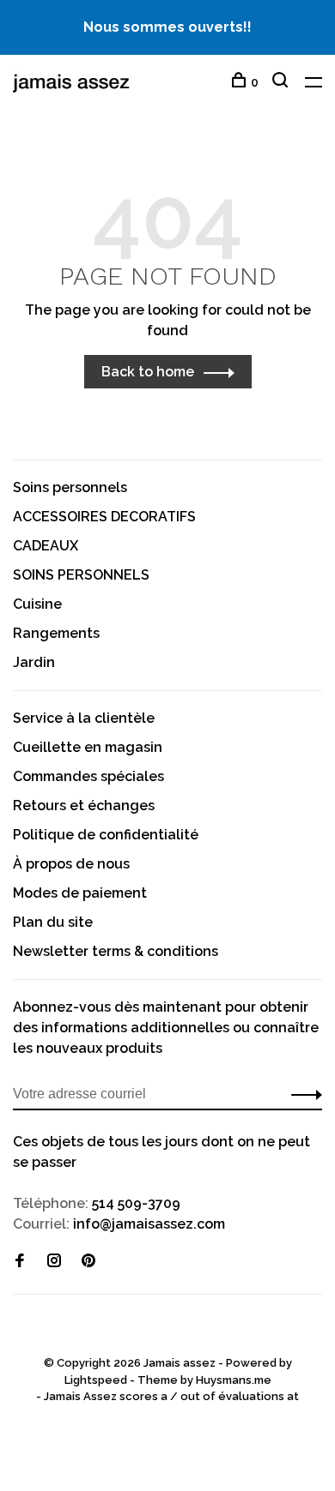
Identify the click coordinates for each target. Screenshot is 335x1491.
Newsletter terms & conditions (115, 951)
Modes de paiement (80, 893)
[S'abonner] (302, 1094)
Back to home (147, 372)
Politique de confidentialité (105, 835)
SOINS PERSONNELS (81, 575)
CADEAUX (45, 546)
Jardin (34, 662)
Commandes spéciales (88, 776)
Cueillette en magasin (87, 747)
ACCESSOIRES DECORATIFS (104, 516)
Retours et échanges (84, 805)
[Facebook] (20, 1262)
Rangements (56, 633)
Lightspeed (95, 1380)
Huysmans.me (233, 1380)
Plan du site (53, 922)
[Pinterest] (88, 1262)
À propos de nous (71, 864)
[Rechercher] (282, 82)
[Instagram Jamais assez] (54, 1262)
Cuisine (37, 604)
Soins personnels (70, 487)
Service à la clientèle (84, 718)
